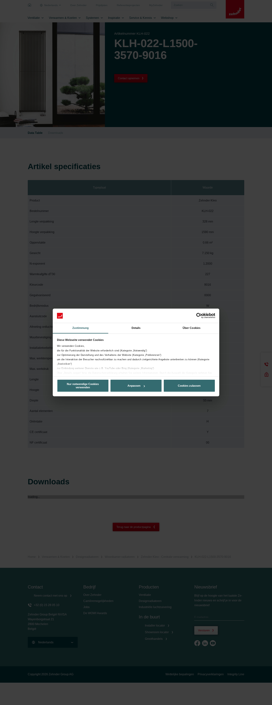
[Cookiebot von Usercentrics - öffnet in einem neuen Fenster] (199, 316)
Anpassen (133, 385)
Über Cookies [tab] (191, 327)
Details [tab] (136, 327)
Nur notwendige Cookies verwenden (83, 386)
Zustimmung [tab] (80, 327)
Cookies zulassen (189, 385)
